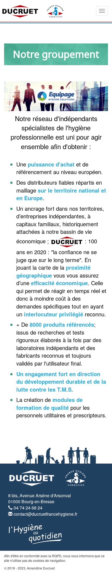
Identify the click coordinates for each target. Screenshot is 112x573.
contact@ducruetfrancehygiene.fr (45, 514)
